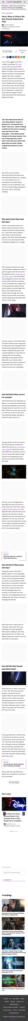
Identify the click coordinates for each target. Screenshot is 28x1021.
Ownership (21, 1010)
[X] (10, 57)
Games (12, 1001)
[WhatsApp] (21, 57)
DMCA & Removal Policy (10, 1007)
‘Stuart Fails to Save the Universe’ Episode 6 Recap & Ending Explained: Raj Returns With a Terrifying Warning (13, 933)
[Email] (24, 57)
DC (10, 999)
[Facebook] (7, 57)
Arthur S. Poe (11, 824)
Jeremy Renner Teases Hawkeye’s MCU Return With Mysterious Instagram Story (13, 914)
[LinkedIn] (13, 57)
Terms (15, 1010)
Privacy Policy (7, 1010)
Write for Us (20, 1001)
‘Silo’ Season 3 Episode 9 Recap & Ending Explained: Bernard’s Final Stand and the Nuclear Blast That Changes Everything (14, 952)
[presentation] (14, 804)
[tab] (10, 831)
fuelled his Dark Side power (11, 509)
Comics (6, 1001)
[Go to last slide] (4, 814)
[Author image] (3, 25)
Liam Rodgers (10, 25)
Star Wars (16, 999)
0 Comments (5, 28)
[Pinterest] (16, 57)
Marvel (6, 999)
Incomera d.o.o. (14, 1019)
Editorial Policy (14, 1004)
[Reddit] (18, 57)
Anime (22, 999)
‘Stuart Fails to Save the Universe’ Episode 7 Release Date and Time (12, 971)
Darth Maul (14, 67)
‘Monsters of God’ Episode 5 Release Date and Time (13, 989)
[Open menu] (3, 2)
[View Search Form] (24, 2)
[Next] (23, 814)
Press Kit (22, 1007)
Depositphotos (14, 1013)
